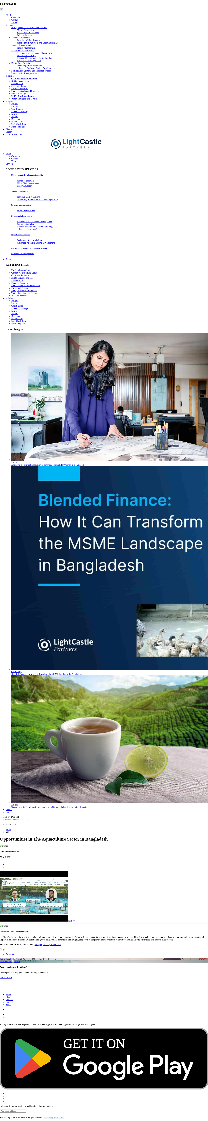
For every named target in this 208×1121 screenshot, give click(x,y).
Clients (9, 129)
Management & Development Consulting (29, 27)
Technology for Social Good (29, 65)
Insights (9, 101)
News (14, 114)
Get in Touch (6, 977)
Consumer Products (20, 86)
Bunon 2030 (16, 121)
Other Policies (59, 1118)
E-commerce (17, 83)
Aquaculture (11, 954)
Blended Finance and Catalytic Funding (34, 58)
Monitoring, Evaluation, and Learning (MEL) (37, 43)
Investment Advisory (26, 55)
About (8, 15)
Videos (14, 116)
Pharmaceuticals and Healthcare (25, 91)
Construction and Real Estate (24, 78)
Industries (10, 76)
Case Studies (17, 109)
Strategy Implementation (22, 45)
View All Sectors (18, 295)
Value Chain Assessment (28, 32)
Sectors (9, 259)
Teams (14, 22)
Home (8, 829)
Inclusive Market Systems (28, 40)
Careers (9, 132)
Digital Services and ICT (22, 81)
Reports (14, 106)
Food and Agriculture (20, 270)
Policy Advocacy (24, 35)
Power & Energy (18, 93)
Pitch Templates (18, 127)
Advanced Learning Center (29, 60)
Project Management (26, 48)
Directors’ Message (19, 111)
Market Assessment (25, 30)
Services (9, 25)
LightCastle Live (18, 124)
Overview (15, 17)
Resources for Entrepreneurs (24, 73)
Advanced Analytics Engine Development (36, 68)
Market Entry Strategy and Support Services (31, 71)
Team (13, 161)
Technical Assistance (20, 37)
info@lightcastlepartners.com (48, 944)
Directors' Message (19, 308)
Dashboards (16, 119)
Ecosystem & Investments (22, 50)
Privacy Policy (48, 1118)
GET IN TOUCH (14, 134)
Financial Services (19, 88)
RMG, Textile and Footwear (24, 96)
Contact (14, 20)
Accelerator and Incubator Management (34, 53)
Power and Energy (19, 288)
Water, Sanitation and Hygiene (24, 99)
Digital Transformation (21, 63)
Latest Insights (6, 959)
